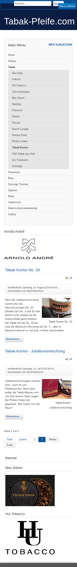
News (11, 196)
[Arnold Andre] (28, 258)
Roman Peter (19, 135)
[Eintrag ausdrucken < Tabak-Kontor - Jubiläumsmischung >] (67, 359)
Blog (10, 178)
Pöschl (16, 122)
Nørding (16, 104)
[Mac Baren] (30, 505)
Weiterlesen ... (14, 338)
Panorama (14, 172)
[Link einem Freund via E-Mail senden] (70, 278)
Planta (15, 116)
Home (11, 54)
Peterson (17, 110)
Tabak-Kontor (20, 147)
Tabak (11, 67)
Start (9, 439)
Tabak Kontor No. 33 (22, 270)
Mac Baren (18, 97)
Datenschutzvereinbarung (22, 208)
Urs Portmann (20, 160)
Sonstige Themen (18, 184)
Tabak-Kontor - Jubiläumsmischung (35, 351)
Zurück (23, 439)
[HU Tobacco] (30, 553)
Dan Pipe (17, 73)
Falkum (16, 79)
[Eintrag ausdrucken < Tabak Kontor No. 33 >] (67, 278)
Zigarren (12, 190)
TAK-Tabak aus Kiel (23, 153)
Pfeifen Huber (20, 141)
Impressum (14, 202)
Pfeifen (12, 61)
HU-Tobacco (19, 85)
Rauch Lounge (20, 128)
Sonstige (17, 166)
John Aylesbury (21, 91)
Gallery (12, 214)
